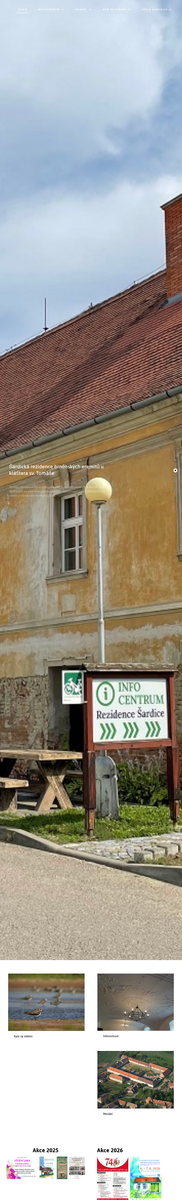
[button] (175, 470)
